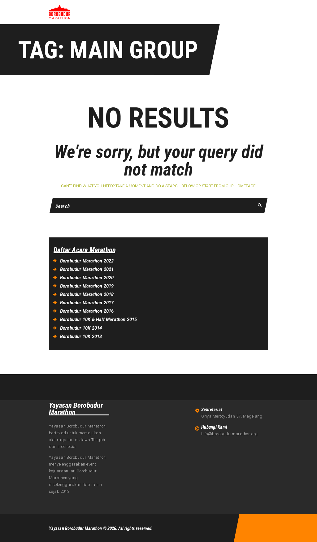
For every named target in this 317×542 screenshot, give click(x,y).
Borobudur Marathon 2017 (87, 303)
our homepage (240, 186)
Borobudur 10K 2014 (81, 328)
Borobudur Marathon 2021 (87, 269)
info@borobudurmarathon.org (229, 433)
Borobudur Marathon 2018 (87, 294)
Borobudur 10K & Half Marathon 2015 (98, 319)
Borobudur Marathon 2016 (87, 311)
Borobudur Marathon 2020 (87, 277)
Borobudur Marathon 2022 (87, 261)
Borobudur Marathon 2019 (87, 286)
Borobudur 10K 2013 (81, 336)
